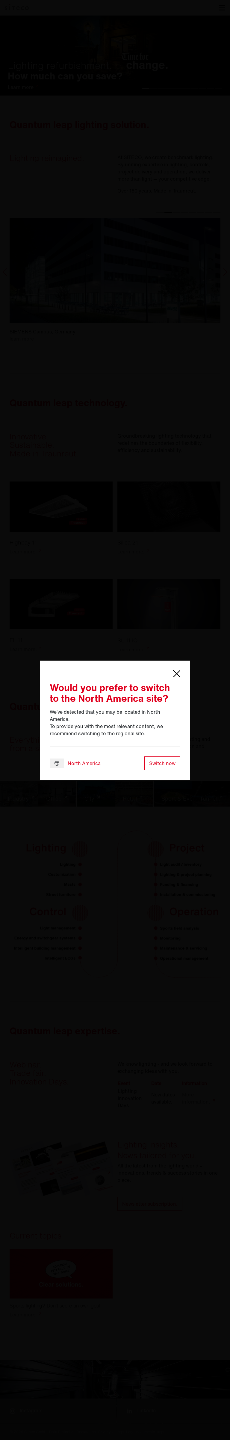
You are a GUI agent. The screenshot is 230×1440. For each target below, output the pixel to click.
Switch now (162, 763)
